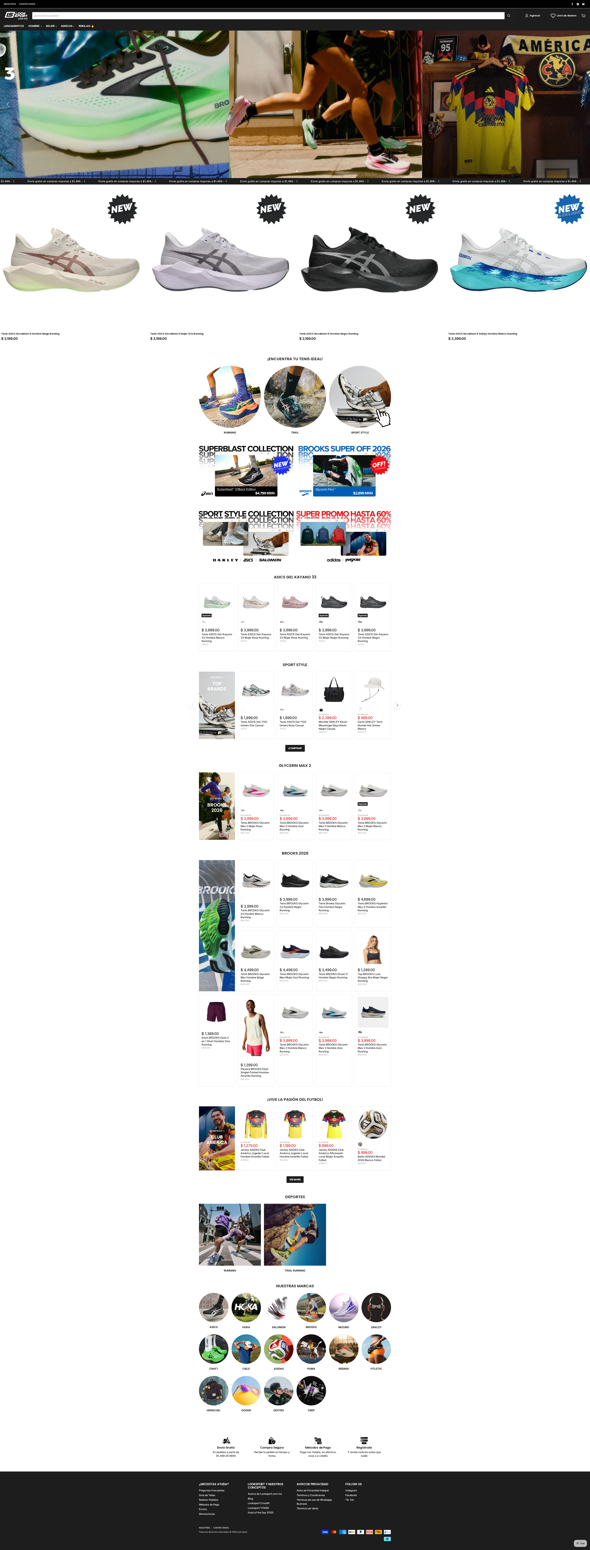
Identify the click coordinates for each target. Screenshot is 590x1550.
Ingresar (535, 15)
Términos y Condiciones (311, 1495)
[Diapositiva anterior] (8, 104)
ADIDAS (245, 1160)
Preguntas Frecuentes (211, 1490)
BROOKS (245, 833)
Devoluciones (207, 1514)
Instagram (351, 1490)
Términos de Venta (307, 1508)
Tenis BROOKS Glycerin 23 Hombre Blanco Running (255, 914)
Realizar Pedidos (208, 1499)
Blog (250, 1498)
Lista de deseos (566, 15)
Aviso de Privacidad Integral (313, 1490)
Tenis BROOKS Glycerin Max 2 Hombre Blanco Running (333, 826)
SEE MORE (295, 1179)
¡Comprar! (295, 748)
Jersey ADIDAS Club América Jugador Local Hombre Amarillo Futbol (255, 1153)
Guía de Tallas (207, 1495)
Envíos (203, 1509)
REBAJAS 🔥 (86, 26)
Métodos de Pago (209, 1504)
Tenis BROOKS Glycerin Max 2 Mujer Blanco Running (372, 826)
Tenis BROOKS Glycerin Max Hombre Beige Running (255, 978)
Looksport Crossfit (258, 1503)
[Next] (397, 705)
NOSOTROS (10, 4)
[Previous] (193, 705)
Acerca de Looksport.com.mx (265, 1493)
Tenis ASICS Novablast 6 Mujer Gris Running (176, 334)
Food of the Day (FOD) (260, 1512)
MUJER (50, 26)
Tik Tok (349, 1499)
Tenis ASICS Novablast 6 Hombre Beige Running (30, 334)
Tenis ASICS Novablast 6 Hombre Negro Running (328, 334)
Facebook (351, 1495)
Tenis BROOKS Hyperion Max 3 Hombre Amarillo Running (373, 907)
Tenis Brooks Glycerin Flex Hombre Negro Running (332, 907)
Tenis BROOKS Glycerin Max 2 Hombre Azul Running (294, 826)
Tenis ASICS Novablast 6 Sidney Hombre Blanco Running (482, 334)
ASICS (205, 644)
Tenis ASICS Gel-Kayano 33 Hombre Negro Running (373, 638)
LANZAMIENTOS (14, 26)
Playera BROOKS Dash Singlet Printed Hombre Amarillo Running (255, 1072)
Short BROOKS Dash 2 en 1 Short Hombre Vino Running (216, 1041)
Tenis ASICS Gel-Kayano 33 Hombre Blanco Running (217, 638)
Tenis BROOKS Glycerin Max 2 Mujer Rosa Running (255, 826)
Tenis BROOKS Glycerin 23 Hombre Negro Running (294, 907)
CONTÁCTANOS (27, 4)
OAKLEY (323, 732)
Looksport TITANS (258, 1508)
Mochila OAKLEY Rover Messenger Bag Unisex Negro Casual (333, 725)
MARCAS (67, 26)
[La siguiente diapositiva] (581, 104)
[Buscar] (509, 15)
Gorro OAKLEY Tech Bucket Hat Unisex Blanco (370, 725)
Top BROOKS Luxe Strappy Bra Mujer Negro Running (373, 978)
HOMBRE (34, 26)
